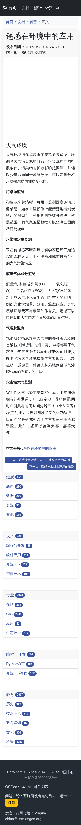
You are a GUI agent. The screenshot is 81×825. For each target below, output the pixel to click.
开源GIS (16, 564)
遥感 (13, 604)
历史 (13, 704)
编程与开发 (18, 545)
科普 (33, 22)
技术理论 (17, 713)
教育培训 (16, 723)
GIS (13, 614)
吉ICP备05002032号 (40, 778)
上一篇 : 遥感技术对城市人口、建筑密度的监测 (38, 460)
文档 (25, 8)
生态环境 (17, 632)
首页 (12, 8)
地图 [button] (35, 8)
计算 (48, 8)
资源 (12, 505)
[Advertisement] (40, 101)
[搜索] (57, 8)
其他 (13, 514)
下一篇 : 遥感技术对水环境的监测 (51, 466)
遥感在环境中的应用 (39, 448)
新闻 (13, 486)
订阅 (11, 802)
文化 (13, 732)
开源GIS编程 (20, 673)
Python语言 (19, 664)
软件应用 (17, 555)
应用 (12, 623)
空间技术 (17, 573)
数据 (13, 495)
